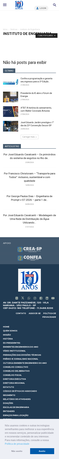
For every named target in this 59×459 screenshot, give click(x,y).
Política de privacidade (17, 444)
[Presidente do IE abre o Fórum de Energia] (10, 97)
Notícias (13, 29)
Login (43, 8)
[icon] (17, 298)
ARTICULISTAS (12, 146)
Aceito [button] (42, 451)
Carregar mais (28, 137)
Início (5, 29)
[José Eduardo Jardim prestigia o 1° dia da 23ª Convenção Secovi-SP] (10, 126)
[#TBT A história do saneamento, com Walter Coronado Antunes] (10, 111)
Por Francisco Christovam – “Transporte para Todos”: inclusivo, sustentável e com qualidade (29, 177)
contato (21, 313)
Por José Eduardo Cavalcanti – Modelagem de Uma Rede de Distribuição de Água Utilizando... (29, 219)
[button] (30, 444)
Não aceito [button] (16, 451)
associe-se (35, 313)
